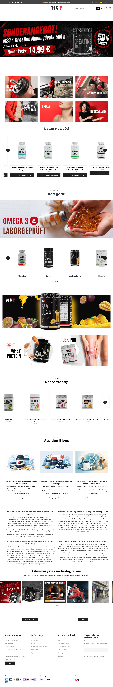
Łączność (34, 653)
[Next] (105, 150)
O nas (33, 643)
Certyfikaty (34, 650)
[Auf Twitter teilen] (9, 2)
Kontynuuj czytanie (20, 498)
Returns (83, 619)
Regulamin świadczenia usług (14, 650)
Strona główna (62, 653)
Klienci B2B (34, 640)
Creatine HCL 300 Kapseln (23, 420)
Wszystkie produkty (64, 646)
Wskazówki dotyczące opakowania (15, 656)
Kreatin (19, 276)
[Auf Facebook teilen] (6, 2)
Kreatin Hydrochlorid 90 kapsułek (49, 420)
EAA (72, 276)
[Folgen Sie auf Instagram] (76, 679)
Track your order (30, 619)
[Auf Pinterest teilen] (12, 2)
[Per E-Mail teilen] (18, 2)
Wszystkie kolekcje (63, 643)
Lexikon (60, 656)
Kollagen (98, 276)
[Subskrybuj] (105, 650)
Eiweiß (46, 276)
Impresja (7, 653)
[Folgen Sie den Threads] (78, 679)
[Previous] (8, 150)
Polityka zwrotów (10, 643)
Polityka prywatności (11, 640)
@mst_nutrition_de (35, 575)
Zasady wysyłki (9, 646)
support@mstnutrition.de (96, 656)
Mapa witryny (62, 650)
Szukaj (60, 640)
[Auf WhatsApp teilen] (21, 2)
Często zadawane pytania (39, 646)
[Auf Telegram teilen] (15, 2)
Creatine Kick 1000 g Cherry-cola (76, 420)
